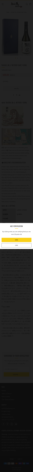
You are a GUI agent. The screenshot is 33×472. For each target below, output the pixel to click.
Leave (16, 245)
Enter (16, 240)
